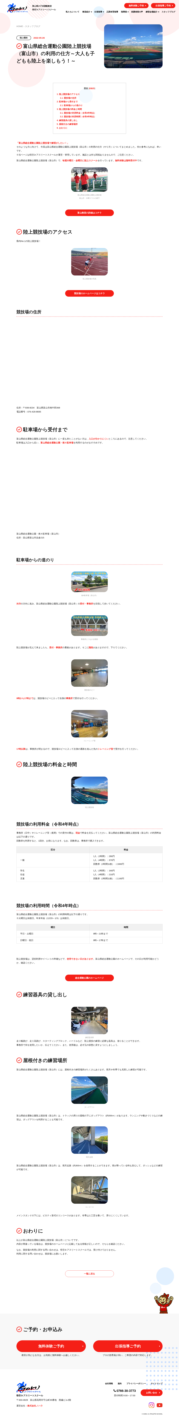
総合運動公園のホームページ (89, 978)
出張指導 (98, 12)
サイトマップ (157, 1383)
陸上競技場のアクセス (68, 94)
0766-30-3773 (126, 1391)
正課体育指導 (112, 12)
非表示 (92, 88)
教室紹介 (86, 12)
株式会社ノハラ (35, 1406)
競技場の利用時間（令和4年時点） (78, 116)
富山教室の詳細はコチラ (89, 213)
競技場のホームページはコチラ (89, 293)
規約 (120, 1383)
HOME (19, 26)
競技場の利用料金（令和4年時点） (78, 113)
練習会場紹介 (151, 12)
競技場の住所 (68, 98)
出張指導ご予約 (163, 5)
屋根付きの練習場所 (67, 124)
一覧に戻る (89, 1273)
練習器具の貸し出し (67, 120)
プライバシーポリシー (136, 1383)
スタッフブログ (168, 12)
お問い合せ (151, 1392)
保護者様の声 (137, 12)
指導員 (124, 12)
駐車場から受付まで (67, 101)
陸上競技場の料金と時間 (69, 109)
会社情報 (109, 1383)
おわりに (62, 128)
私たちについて (72, 12)
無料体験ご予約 (136, 5)
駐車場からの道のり (71, 105)
